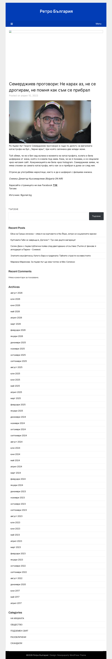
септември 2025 (19, 361)
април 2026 (16, 317)
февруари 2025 (18, 404)
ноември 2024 (18, 423)
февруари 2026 (18, 330)
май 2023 (15, 534)
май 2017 (15, 597)
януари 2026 (17, 336)
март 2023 (16, 547)
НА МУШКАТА (17, 618)
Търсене (13, 209)
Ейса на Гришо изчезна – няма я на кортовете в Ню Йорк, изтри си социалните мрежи (53, 233)
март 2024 (16, 473)
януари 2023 (17, 559)
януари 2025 (17, 410)
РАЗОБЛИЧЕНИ (18, 637)
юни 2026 (15, 305)
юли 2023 (15, 522)
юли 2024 (15, 448)
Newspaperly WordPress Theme (71, 655)
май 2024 (15, 460)
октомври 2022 (18, 566)
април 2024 (16, 466)
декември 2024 (18, 417)
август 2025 (16, 367)
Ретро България (56, 11)
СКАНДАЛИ (16, 643)
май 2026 (15, 311)
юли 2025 (15, 373)
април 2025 (16, 392)
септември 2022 (19, 572)
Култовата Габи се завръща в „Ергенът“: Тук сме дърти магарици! (43, 240)
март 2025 (16, 398)
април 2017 (16, 603)
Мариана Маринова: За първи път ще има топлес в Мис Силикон (43, 262)
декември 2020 (18, 584)
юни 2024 (15, 454)
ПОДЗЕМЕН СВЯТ (19, 630)
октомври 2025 (18, 355)
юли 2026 (15, 299)
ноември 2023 (18, 497)
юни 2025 (15, 379)
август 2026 (16, 293)
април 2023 (16, 541)
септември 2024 (19, 435)
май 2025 (15, 386)
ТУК (55, 185)
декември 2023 (18, 491)
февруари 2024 (18, 479)
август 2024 (17, 441)
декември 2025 (18, 342)
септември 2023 (19, 510)
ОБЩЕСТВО (16, 624)
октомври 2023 (18, 504)
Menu (98, 23)
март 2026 (16, 324)
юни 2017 (15, 590)
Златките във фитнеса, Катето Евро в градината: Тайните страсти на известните (51, 255)
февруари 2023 (18, 553)
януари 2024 (17, 485)
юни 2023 (15, 528)
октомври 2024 (18, 429)
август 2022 (16, 578)
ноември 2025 (18, 348)
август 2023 (17, 516)
